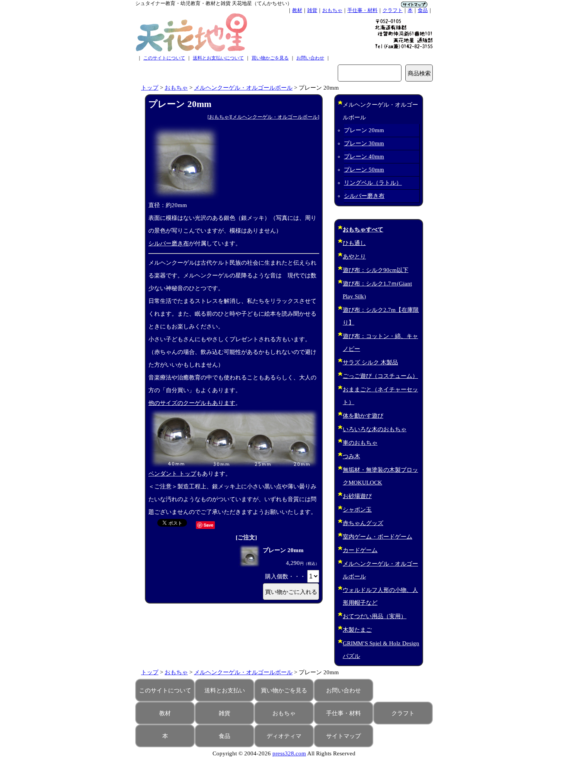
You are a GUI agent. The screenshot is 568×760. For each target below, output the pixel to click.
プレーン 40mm (364, 156)
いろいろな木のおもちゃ (374, 429)
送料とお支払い (224, 690)
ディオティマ (284, 736)
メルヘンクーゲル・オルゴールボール (243, 88)
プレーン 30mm (364, 143)
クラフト (393, 10)
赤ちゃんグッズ (363, 523)
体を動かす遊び (363, 416)
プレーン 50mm (364, 170)
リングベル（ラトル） (373, 183)
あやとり (354, 256)
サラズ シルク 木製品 (370, 362)
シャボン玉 (357, 510)
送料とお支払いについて (218, 58)
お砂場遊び (357, 496)
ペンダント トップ (172, 474)
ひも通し (354, 243)
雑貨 (312, 10)
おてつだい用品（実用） (374, 616)
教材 (297, 10)
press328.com (289, 753)
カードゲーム (360, 550)
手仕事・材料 (362, 10)
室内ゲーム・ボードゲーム (377, 537)
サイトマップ (343, 736)
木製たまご (357, 630)
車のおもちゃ (360, 443)
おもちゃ (332, 10)
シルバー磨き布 (168, 243)
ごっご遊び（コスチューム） (380, 376)
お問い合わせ (310, 58)
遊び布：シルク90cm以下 (375, 270)
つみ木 (351, 456)
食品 (423, 10)
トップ (149, 88)
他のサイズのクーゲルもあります (191, 403)
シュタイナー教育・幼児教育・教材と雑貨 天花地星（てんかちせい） (213, 3)
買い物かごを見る (270, 58)
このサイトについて (164, 58)
